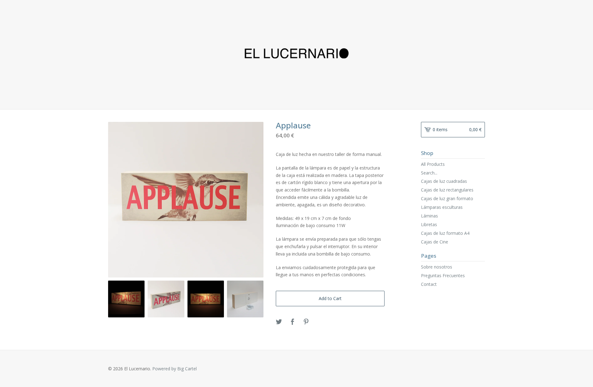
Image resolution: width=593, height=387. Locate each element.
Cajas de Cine (434, 242)
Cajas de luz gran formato (447, 198)
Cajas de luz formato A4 (445, 233)
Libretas (429, 224)
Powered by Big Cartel (174, 369)
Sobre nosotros (436, 267)
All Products (433, 164)
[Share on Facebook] (292, 322)
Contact (429, 284)
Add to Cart (330, 298)
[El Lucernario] (297, 54)
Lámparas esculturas (442, 207)
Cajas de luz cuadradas (444, 181)
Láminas (429, 216)
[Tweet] (279, 322)
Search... (429, 173)
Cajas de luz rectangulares (447, 190)
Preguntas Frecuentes (443, 275)
